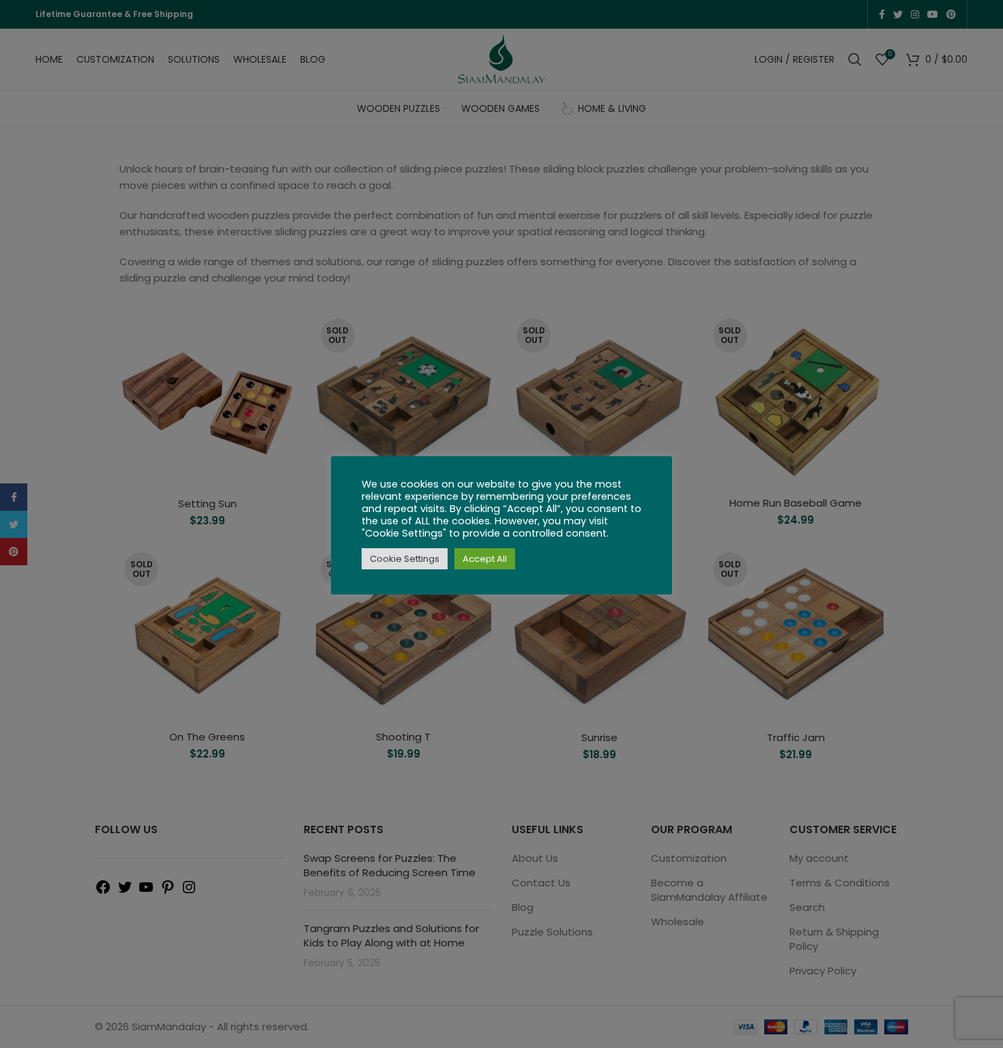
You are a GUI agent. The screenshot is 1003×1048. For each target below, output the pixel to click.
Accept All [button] (485, 558)
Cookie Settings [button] (404, 558)
